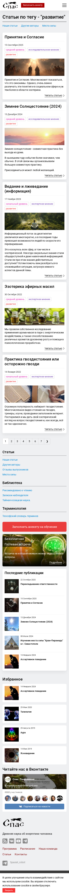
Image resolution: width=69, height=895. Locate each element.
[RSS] (4, 841)
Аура (23, 732)
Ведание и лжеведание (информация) (26, 188)
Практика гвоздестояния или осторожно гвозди (32, 361)
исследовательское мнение (43, 49)
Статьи (6, 854)
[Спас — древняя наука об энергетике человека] (10, 5)
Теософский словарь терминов (20, 516)
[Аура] (12, 735)
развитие (11, 54)
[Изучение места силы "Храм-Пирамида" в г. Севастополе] (12, 643)
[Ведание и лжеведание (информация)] (34, 221)
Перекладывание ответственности (39, 584)
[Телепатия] (12, 714)
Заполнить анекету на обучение (34, 527)
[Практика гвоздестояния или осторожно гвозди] (34, 394)
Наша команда (48, 848)
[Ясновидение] (12, 755)
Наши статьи (10, 25)
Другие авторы (30, 25)
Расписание (27, 848)
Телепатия (26, 711)
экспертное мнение (42, 204)
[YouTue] (18, 841)
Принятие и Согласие (24, 37)
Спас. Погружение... (25, 779)
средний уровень (15, 49)
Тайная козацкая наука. (16, 500)
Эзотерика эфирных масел (29, 286)
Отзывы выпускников (15, 469)
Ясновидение (27, 753)
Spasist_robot (17, 862)
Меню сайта (64, 5)
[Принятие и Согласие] (34, 67)
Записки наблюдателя (15, 495)
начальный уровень (16, 204)
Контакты (21, 854)
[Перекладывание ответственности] (12, 586)
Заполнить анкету (32, 5)
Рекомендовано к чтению (17, 490)
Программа (9, 848)
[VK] (11, 841)
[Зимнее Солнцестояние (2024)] (34, 136)
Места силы (49, 25)
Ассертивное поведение (33, 659)
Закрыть (9, 890)
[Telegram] (25, 841)
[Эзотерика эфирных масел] (34, 316)
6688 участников (13, 792)
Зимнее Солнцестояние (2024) (33, 106)
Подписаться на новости (37, 806)
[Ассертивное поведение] (12, 661)
